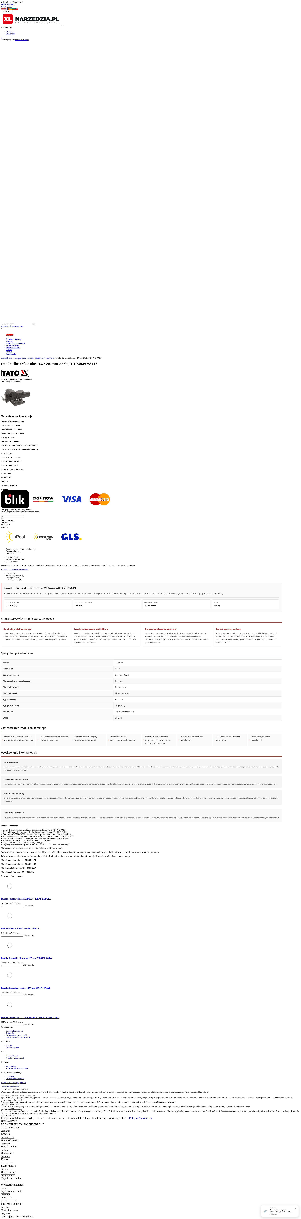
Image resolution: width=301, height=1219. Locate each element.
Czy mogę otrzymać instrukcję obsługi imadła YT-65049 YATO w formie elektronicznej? (36, 845)
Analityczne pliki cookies (10, 1104)
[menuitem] (144, 334)
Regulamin (10, 1033)
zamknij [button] (5, 1130)
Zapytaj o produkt (7, 569)
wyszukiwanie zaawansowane (12, 326)
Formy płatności (12, 1056)
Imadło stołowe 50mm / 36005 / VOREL (20, 928)
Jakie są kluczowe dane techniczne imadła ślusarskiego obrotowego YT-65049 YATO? (35, 832)
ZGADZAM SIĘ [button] (10, 1127)
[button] (2, 9)
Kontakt (9, 1045)
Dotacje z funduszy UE (14, 1031)
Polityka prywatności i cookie (17, 1035)
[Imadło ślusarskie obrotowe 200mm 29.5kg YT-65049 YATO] (15, 411)
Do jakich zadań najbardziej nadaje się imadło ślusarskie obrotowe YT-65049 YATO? (34, 830)
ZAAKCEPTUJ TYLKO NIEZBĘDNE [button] (22, 1124)
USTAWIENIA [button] (9, 1121)
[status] (280, 1211)
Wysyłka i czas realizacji (15, 1058)
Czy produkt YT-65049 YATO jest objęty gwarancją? (23, 843)
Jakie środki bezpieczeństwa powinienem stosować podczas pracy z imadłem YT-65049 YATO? (38, 836)
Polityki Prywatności (140, 1117)
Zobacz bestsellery (22, 40)
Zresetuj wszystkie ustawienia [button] (17, 1216)
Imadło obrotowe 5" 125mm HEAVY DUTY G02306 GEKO (30, 1017)
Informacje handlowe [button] (9, 825)
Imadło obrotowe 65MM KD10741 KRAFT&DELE (26, 899)
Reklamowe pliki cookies (10, 1109)
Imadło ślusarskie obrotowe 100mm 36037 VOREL (25, 988)
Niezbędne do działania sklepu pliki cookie (19, 1095)
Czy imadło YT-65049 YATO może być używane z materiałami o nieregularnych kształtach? (37, 834)
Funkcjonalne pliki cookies (11, 1100)
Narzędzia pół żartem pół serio (17, 1068)
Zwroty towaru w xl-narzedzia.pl (18, 1037)
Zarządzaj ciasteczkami (10, 1086)
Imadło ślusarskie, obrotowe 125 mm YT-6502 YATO (26, 958)
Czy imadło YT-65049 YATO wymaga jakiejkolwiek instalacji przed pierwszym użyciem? (36, 838)
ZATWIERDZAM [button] (8, 1115)
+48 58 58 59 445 (7, 4)
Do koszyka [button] (29, 905)
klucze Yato (10, 1077)
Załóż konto (10, 34)
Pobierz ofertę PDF (21, 569)
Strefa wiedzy (11, 1066)
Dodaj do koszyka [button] (7, 521)
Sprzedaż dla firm (12, 1048)
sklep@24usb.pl (7, 6)
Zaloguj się (10, 31)
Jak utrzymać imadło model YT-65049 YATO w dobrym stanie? (26, 840)
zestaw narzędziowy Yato (15, 1079)
